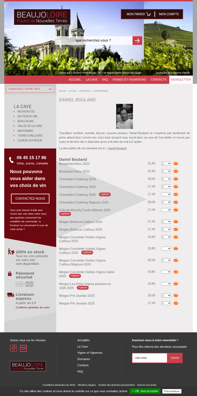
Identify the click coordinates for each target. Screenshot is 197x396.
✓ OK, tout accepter (145, 391)
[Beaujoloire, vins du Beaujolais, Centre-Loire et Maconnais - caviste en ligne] (42, 17)
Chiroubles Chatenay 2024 (77, 186)
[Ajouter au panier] (176, 163)
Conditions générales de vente (32, 307)
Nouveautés (26, 111)
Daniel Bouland (117, 148)
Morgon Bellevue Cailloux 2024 (80, 221)
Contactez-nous (30, 198)
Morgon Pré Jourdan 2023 (77, 295)
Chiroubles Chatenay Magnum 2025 (84, 202)
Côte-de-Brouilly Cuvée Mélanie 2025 (85, 210)
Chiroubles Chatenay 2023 (77, 179)
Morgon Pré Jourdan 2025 (77, 303)
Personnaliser (171, 391)
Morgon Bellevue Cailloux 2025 (80, 229)
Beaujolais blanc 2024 (74, 171)
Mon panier (136, 14)
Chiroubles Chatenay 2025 (77, 194)
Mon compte (169, 14)
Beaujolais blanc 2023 (74, 163)
